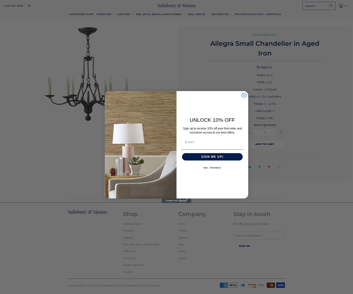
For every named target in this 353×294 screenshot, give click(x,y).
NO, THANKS (212, 168)
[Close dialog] (244, 95)
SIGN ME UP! (212, 156)
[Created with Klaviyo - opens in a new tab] (176, 201)
